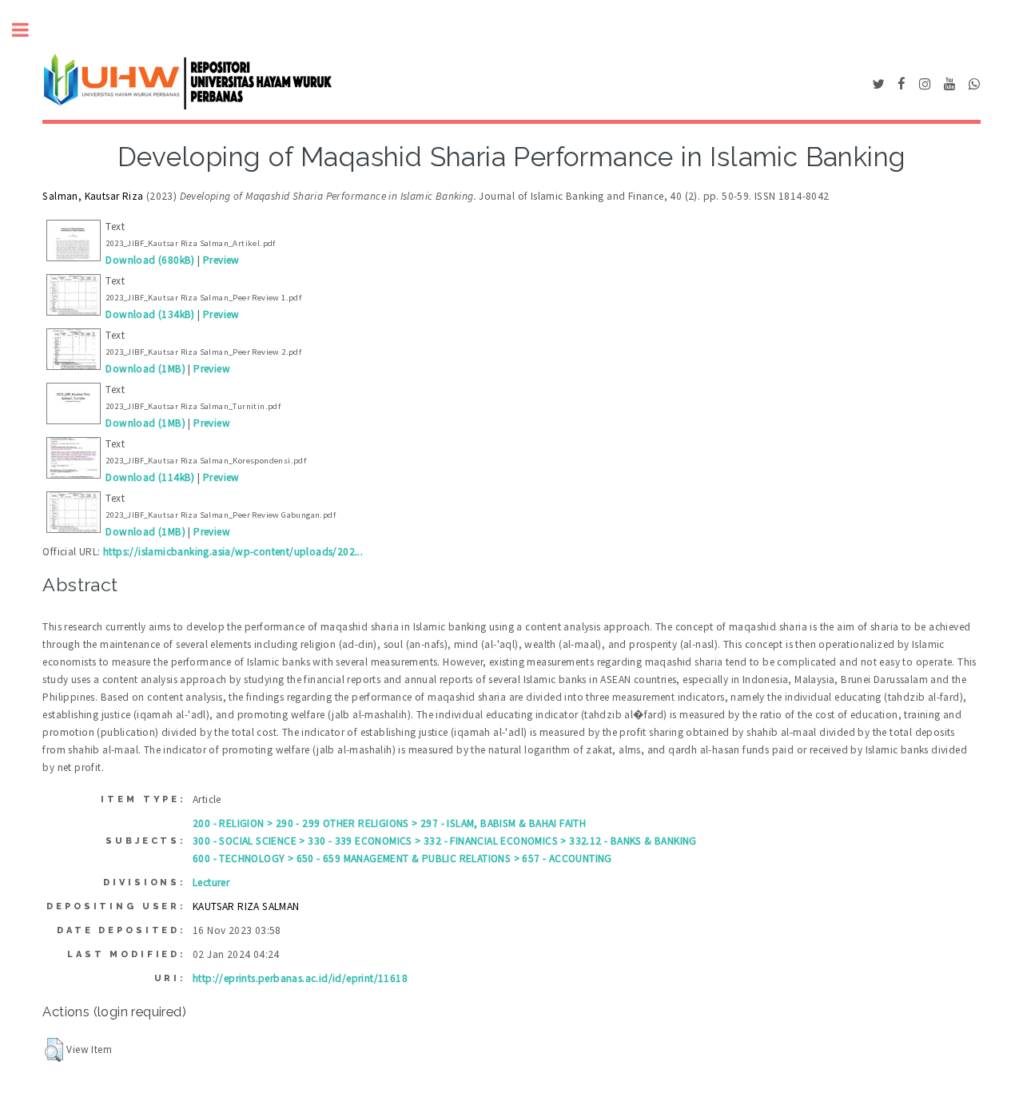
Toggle (29, 30)
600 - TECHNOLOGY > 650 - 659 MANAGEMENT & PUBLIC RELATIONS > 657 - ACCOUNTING (402, 858)
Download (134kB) (149, 314)
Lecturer (211, 882)
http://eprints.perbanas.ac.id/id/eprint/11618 (300, 978)
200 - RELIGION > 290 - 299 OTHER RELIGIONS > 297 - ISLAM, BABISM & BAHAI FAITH (389, 823)
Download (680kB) (149, 260)
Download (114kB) (149, 477)
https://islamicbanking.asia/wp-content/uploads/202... (233, 551)
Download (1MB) (145, 369)
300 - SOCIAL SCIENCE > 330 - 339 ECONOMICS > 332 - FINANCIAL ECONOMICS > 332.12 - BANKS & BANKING (445, 841)
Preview (221, 260)
